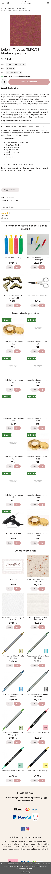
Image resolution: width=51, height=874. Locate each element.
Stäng (28, 871)
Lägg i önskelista (10, 190)
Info (9, 267)
